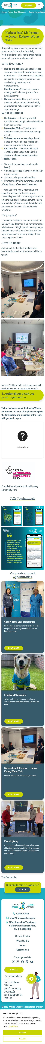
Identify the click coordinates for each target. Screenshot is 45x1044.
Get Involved (22, 949)
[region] (22, 1026)
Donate (28, 5)
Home (3, 12)
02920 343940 (22, 913)
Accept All (22, 1032)
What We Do (22, 941)
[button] (39, 5)
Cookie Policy (13, 1026)
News (22, 945)
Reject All (22, 1039)
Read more (13, 648)
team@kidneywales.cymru (23, 917)
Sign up (22, 889)
